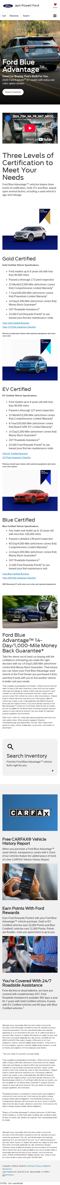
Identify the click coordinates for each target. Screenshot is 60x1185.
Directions (14, 16)
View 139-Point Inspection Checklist (19, 578)
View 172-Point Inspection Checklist (19, 327)
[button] (4, 16)
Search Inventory (13, 92)
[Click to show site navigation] (55, 16)
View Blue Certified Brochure (15, 574)
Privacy (38, 1166)
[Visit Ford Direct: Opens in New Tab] (8, 1175)
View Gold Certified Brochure (15, 323)
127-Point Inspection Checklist (16, 457)
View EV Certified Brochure (15, 453)
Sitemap (31, 1166)
